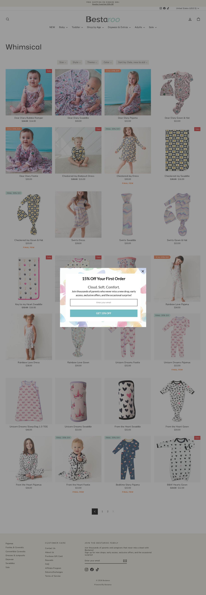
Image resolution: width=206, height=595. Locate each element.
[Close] (142, 271)
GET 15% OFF (103, 313)
